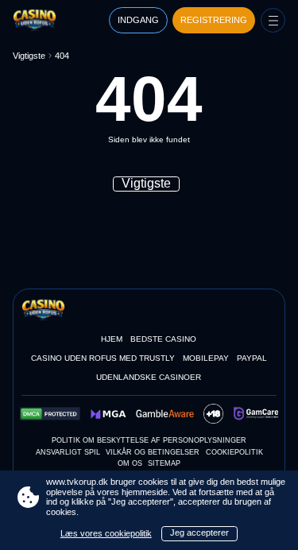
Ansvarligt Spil (68, 452)
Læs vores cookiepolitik (106, 533)
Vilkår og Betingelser (152, 452)
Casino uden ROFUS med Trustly (103, 358)
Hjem (111, 339)
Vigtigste (29, 55)
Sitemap (164, 463)
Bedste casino (163, 339)
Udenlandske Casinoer (148, 377)
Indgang (138, 20)
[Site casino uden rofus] (47, 19)
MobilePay (206, 358)
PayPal (252, 358)
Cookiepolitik (234, 452)
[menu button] (273, 20)
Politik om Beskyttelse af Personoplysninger (149, 440)
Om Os (130, 463)
